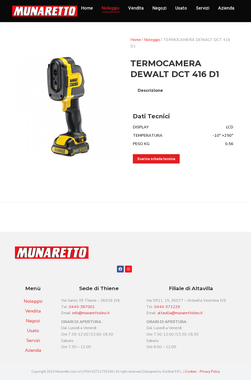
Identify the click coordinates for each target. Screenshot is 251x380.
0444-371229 (167, 307)
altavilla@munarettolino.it (180, 313)
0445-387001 (82, 307)
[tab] (150, 90)
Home (135, 39)
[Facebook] (120, 269)
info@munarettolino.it (91, 313)
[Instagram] (128, 269)
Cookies (191, 371)
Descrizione (150, 90)
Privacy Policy (210, 371)
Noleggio (152, 39)
